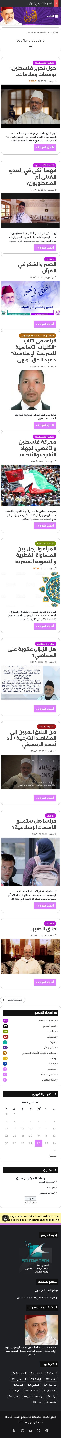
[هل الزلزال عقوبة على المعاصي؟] (30, 683)
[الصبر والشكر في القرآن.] (30, 298)
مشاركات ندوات (46, 726)
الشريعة (50, 1385)
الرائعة (35, 1379)
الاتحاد (51, 1379)
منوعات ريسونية (47, 1020)
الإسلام (36, 1373)
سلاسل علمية (48, 1074)
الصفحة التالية (15, 1000)
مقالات (52, 1031)
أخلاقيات (50, 259)
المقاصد (31, 1390)
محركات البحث (46, 1182)
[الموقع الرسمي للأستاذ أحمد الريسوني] (30, 16)
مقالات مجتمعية (45, 543)
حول (39, 1396)
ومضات (52, 1069)
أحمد (52, 1373)
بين (16, 1390)
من (37, 1402)
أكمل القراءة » (45, 147)
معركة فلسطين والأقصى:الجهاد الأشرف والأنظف (37, 448)
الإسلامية (19, 1373)
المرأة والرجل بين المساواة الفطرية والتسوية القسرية (35, 555)
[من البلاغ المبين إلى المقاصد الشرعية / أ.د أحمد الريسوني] (30, 772)
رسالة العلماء (49, 1079)
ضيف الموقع (49, 1026)
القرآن (18, 1385)
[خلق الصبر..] (30, 956)
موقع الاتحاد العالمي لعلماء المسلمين (37, 1297)
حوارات (53, 1042)
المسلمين (50, 1390)
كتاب (13, 1396)
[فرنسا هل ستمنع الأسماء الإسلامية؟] (30, 862)
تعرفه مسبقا (47, 1193)
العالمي (33, 1385)
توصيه (50, 1187)
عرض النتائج (31, 1202)
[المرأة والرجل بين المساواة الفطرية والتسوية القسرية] (30, 589)
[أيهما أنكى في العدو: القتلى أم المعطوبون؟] (30, 210)
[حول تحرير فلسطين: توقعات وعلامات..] (30, 106)
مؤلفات (52, 1063)
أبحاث (53, 1058)
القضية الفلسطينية (44, 62)
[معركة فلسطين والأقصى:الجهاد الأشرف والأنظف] (30, 485)
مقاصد (51, 1402)
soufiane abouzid (31, 40)
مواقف (50, 815)
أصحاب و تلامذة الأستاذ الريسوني (37, 335)
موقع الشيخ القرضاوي (46, 1290)
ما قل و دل (50, 1047)
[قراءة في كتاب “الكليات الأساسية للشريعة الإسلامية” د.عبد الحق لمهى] (30, 390)
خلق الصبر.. (43, 929)
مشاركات (51, 1036)
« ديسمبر (53, 1155)
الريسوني (18, 1379)
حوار (52, 1396)
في (27, 1396)
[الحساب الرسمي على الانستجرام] (5, 1218)
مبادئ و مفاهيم (45, 643)
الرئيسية (52, 32)
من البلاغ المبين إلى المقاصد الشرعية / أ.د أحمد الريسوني (31, 738)
